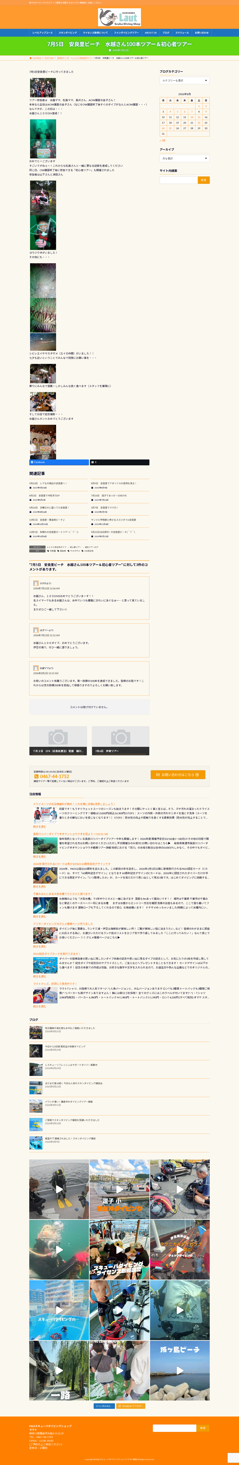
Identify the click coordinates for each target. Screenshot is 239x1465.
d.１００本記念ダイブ (56, 547)
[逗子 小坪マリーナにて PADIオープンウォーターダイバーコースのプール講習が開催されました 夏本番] (59, 1310)
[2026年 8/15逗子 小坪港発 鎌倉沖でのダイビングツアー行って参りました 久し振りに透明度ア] (119, 1189)
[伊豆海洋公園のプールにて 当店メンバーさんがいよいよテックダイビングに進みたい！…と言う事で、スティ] (180, 1250)
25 (170, 128)
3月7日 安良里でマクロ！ (105, 507)
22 (199, 122)
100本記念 (88, 551)
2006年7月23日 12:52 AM (46, 635)
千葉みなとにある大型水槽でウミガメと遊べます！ (63, 893)
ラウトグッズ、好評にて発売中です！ (55, 983)
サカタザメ (75, 551)
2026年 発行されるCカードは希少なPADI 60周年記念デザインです (72, 863)
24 (163, 128)
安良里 (53, 551)
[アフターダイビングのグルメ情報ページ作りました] (45, 935)
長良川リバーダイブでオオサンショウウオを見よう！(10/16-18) (70, 833)
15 (199, 117)
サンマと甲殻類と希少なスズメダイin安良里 (113, 519)
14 (192, 117)
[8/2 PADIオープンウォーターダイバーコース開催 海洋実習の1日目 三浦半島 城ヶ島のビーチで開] (119, 1250)
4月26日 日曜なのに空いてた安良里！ (49, 507)
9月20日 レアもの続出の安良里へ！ (48, 483)
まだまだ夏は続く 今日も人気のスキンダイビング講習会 (73, 1083)
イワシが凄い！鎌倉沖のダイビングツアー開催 (69, 1101)
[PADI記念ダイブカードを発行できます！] (45, 965)
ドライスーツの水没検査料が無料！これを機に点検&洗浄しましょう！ (74, 803)
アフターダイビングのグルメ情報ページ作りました (63, 923)
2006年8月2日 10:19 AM (45, 673)
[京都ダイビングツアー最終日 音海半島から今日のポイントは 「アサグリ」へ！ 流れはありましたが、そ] (119, 1310)
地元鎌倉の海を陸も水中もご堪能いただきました (70, 1028)
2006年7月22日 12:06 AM (46, 588)
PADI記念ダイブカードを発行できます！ (57, 953)
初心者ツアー (75, 547)
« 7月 (162, 140)
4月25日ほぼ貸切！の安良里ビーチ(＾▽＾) (113, 532)
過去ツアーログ (91, 547)
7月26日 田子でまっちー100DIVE (109, 495)
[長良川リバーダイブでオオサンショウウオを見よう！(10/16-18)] (45, 845)
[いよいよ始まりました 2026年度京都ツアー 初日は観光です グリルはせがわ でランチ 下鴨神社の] (119, 1371)
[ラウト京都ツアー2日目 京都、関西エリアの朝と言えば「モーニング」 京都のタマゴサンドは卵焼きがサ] (59, 1371)
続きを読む (39, 826)
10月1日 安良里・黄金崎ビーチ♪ (47, 519)
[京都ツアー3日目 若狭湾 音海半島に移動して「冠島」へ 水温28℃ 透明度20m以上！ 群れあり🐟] (180, 1310)
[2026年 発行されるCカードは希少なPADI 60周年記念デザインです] (45, 875)
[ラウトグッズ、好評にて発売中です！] (45, 995)
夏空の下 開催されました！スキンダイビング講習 (70, 1138)
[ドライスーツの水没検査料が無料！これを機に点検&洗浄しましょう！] (45, 815)
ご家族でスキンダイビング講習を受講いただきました (72, 1120)
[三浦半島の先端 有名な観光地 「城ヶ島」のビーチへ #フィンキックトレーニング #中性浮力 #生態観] (180, 1371)
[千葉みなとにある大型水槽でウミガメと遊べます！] (45, 905)
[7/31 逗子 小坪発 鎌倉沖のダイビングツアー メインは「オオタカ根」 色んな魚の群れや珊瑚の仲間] (59, 1250)
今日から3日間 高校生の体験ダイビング (65, 1046)
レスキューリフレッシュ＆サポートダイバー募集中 (71, 1065)
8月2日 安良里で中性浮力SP (44, 495)
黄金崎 (63, 551)
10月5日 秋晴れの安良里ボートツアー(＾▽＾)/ (53, 532)
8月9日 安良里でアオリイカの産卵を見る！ (114, 483)
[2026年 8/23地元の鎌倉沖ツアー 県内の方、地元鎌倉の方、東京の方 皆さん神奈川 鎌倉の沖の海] (59, 1189)
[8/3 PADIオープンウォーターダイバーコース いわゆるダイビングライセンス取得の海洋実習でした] (180, 1189)
